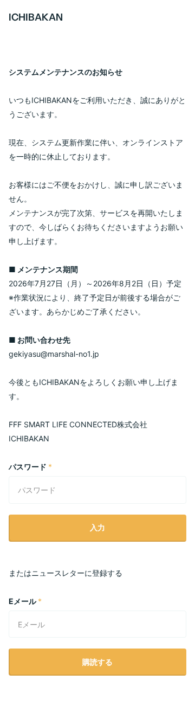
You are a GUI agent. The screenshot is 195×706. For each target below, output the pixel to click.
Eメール (25, 601)
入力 (97, 527)
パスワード (30, 466)
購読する (97, 661)
